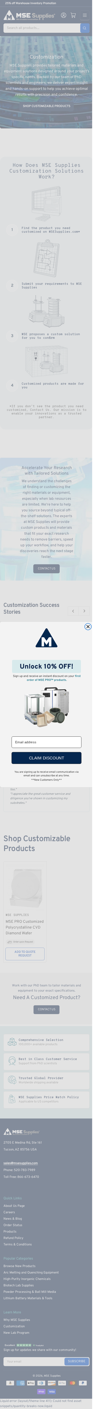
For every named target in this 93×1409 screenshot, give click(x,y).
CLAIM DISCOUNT (46, 758)
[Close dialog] (88, 626)
